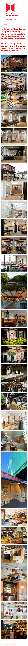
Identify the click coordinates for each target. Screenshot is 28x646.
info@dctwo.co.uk (4, 24)
